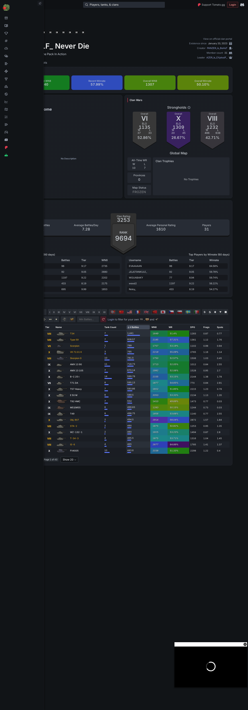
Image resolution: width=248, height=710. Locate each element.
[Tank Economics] (22, 56)
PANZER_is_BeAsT (217, 48)
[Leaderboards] (22, 117)
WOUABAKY (136, 277)
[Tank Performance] (22, 48)
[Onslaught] (22, 33)
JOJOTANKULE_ (138, 271)
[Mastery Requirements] (22, 78)
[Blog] (22, 139)
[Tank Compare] (22, 63)
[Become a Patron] (22, 147)
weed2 (133, 283)
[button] (245, 644)
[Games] (22, 132)
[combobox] (69, 460)
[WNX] (22, 25)
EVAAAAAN (135, 266)
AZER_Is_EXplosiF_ (216, 57)
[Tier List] (22, 124)
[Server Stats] (22, 94)
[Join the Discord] (242, 5)
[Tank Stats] (22, 40)
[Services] (22, 18)
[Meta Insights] (22, 101)
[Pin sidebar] (40, 3)
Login (232, 4)
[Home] (22, 7)
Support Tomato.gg (213, 4)
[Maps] (22, 109)
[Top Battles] (22, 86)
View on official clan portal (217, 38)
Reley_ (132, 289)
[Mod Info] (22, 155)
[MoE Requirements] (22, 71)
